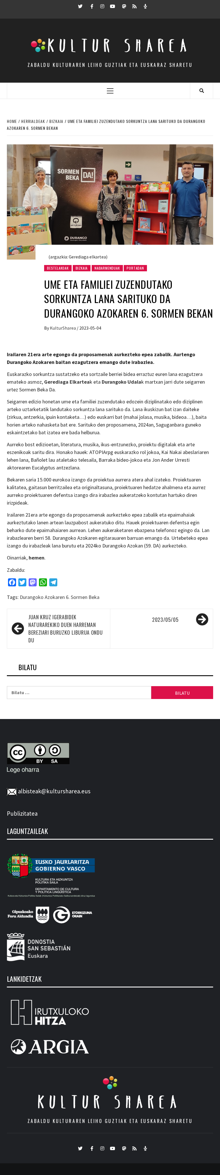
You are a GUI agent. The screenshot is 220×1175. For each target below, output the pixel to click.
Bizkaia (82, 268)
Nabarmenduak (107, 268)
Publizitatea (22, 813)
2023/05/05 (165, 619)
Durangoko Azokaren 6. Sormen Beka (59, 597)
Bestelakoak (58, 268)
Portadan (135, 268)
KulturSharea (63, 328)
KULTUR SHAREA (110, 1102)
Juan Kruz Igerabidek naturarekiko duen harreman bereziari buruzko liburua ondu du (65, 628)
